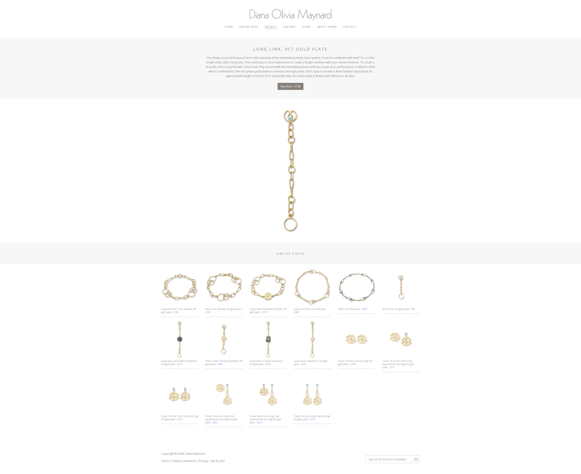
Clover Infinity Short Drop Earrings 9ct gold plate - (179, 418)
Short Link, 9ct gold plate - (398, 309)
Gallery (289, 26)
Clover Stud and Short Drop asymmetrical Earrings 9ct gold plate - (398, 364)
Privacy (203, 461)
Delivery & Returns (184, 461)
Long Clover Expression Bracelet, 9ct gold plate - (268, 310)
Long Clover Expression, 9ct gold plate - (310, 362)
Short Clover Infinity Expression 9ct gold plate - (224, 362)
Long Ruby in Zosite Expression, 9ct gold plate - (266, 362)
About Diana (327, 26)
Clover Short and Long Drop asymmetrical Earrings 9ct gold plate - (265, 419)
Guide (306, 26)
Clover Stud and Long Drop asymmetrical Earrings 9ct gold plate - (221, 419)
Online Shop (248, 26)
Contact (349, 26)
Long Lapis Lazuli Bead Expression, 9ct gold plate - (179, 362)
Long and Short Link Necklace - (310, 310)
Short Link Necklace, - (352, 309)
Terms (165, 461)
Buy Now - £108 (290, 86)
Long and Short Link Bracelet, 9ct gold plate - (178, 310)
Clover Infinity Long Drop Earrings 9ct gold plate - (312, 418)
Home (229, 26)
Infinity (271, 26)
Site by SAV (218, 461)
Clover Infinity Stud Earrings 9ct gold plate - (355, 362)
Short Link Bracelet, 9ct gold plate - (223, 310)
